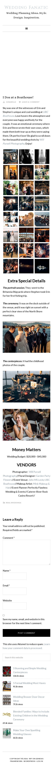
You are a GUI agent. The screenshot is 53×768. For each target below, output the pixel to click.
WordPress (29, 761)
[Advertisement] (26, 63)
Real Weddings (13, 503)
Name (6, 570)
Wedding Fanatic (26, 7)
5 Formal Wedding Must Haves (29, 683)
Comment (9, 537)
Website (7, 600)
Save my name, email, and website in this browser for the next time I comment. (24, 621)
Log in (40, 761)
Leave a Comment (31, 102)
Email (6, 585)
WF (30, 759)
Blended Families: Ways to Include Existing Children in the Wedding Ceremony (31, 715)
